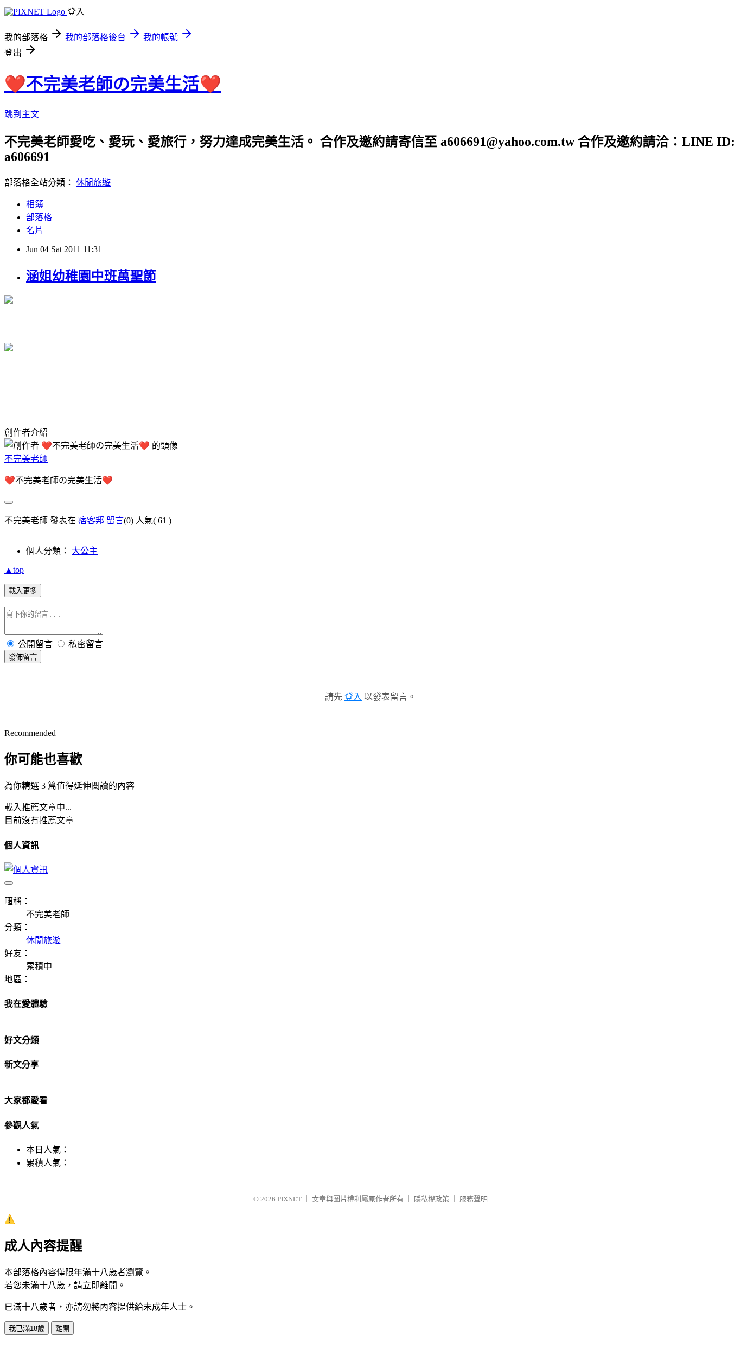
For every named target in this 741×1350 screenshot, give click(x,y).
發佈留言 (23, 657)
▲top (14, 569)
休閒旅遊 (93, 182)
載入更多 (23, 591)
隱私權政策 (431, 1199)
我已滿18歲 (26, 1329)
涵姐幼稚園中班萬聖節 (91, 276)
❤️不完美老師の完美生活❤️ (112, 84)
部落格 (39, 217)
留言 (115, 520)
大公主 (85, 550)
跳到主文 (21, 114)
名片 (34, 230)
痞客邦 (91, 520)
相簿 (34, 204)
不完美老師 (26, 458)
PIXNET (289, 1199)
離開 (62, 1329)
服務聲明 (473, 1199)
